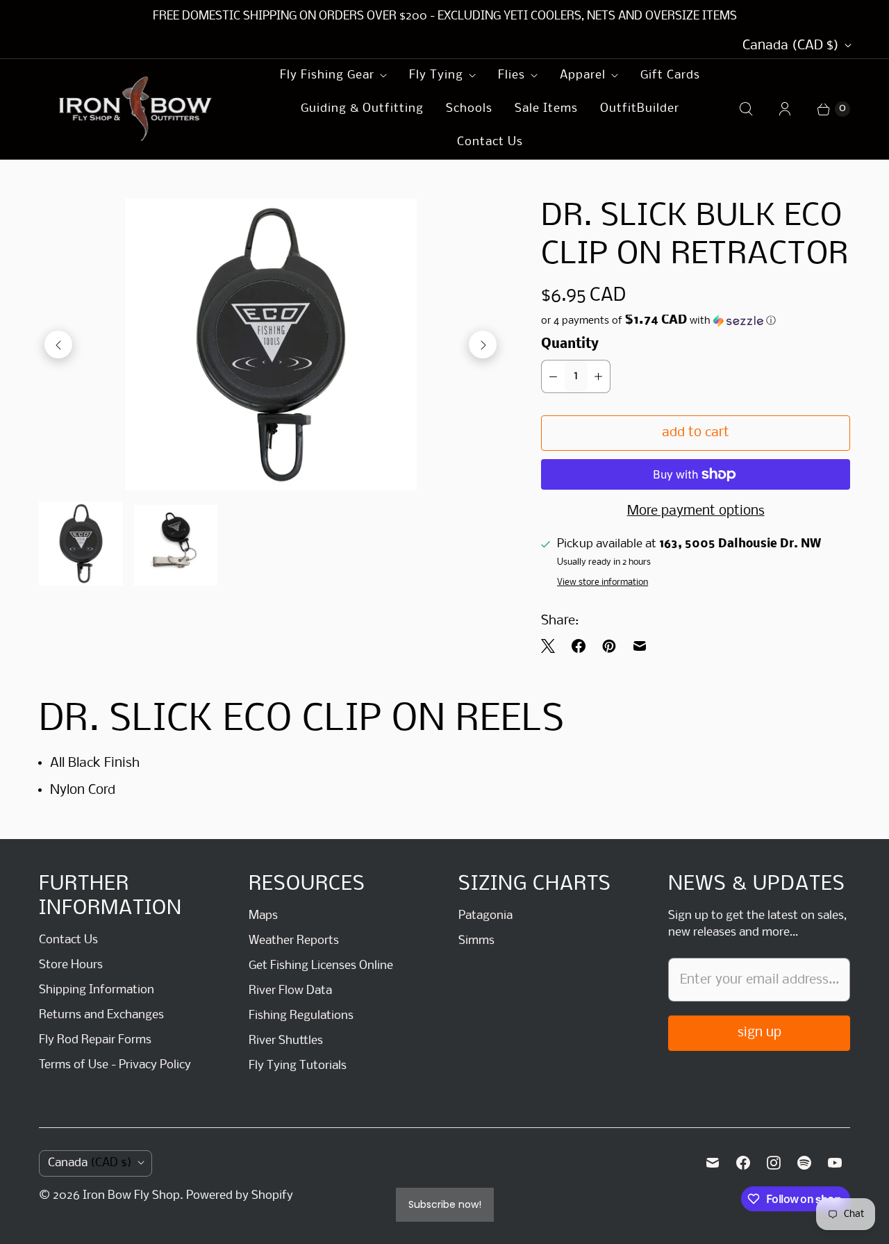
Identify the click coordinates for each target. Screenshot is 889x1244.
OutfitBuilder (639, 108)
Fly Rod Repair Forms (95, 1040)
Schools (469, 108)
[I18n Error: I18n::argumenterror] (81, 543)
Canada (790, 46)
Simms (476, 940)
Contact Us (490, 142)
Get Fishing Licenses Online (321, 965)
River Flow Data (290, 990)
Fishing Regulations (301, 1015)
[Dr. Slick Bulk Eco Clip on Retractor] (270, 344)
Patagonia (485, 915)
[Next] (483, 344)
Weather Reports (294, 940)
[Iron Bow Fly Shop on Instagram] (773, 1162)
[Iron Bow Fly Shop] (136, 109)
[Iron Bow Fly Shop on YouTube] (835, 1162)
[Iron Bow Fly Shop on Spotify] (804, 1162)
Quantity (570, 344)
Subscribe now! (444, 1204)
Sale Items (546, 108)
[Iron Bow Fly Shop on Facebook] (743, 1162)
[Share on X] (552, 646)
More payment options (696, 511)
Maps (263, 915)
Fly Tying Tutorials (298, 1065)
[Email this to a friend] (639, 646)
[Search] (745, 109)
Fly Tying (436, 75)
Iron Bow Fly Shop (131, 1195)
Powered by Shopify (239, 1195)
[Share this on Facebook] (578, 646)
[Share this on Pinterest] (609, 646)
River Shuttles (286, 1040)
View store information (602, 582)
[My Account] (784, 109)
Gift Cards (670, 75)
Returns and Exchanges (101, 1015)
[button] (695, 321)
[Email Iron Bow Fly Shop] (712, 1162)
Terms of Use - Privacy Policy (115, 1065)
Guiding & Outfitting (362, 108)
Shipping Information (96, 990)
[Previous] (58, 344)
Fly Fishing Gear (327, 75)
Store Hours (71, 965)
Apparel (583, 75)
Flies (511, 75)
